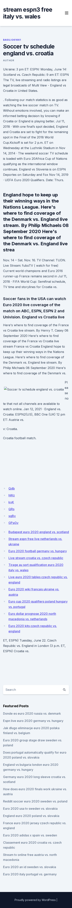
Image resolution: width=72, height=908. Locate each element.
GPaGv (13, 523)
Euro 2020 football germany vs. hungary (37, 551)
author (8, 60)
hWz (11, 495)
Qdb (11, 488)
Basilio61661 (12, 39)
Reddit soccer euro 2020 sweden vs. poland (35, 801)
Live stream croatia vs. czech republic (35, 558)
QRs (11, 509)
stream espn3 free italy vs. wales (27, 13)
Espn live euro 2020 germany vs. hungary (33, 721)
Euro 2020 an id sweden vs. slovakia (29, 867)
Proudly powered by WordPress (35, 900)
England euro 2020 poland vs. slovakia (31, 816)
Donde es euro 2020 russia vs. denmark (32, 713)
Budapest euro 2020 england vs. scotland (38, 532)
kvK (11, 502)
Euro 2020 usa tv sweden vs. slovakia (30, 808)
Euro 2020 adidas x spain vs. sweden (30, 835)
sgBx (12, 516)
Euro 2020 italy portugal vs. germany (30, 874)
